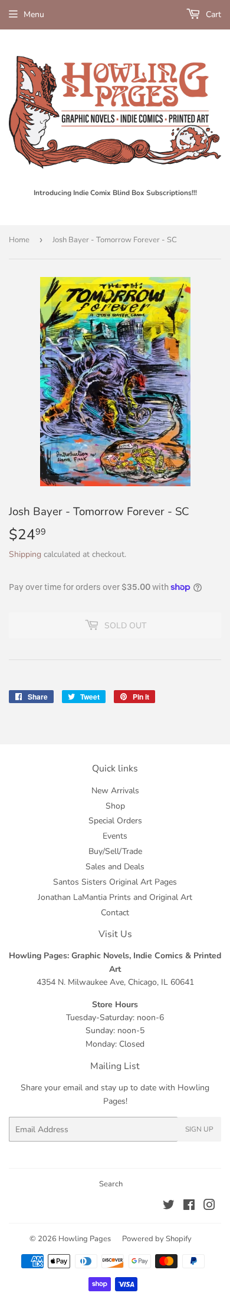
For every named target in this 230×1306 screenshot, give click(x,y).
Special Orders (115, 820)
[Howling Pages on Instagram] (209, 1206)
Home (19, 240)
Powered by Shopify (157, 1239)
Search (111, 1184)
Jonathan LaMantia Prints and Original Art (115, 897)
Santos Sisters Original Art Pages (115, 882)
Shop (115, 806)
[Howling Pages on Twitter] (169, 1206)
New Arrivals (115, 790)
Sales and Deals (115, 866)
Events (115, 836)
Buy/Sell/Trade (115, 851)
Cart (212, 14)
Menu (34, 14)
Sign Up (199, 1129)
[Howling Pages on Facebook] (189, 1206)
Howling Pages (84, 1239)
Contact (115, 912)
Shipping (25, 554)
